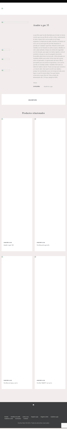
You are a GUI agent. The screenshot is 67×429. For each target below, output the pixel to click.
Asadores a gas (48, 86)
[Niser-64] (6, 75)
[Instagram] (35, 411)
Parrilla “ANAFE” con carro (44, 383)
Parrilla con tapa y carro (11, 383)
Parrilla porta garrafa (43, 245)
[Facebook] (31, 411)
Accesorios (18, 418)
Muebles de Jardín (15, 416)
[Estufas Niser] (2, 9)
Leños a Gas (26, 416)
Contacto (25, 418)
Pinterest (43, 83)
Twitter (41, 83)
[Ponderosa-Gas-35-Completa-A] (15, 34)
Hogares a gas (34, 416)
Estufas (6, 416)
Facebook (39, 83)
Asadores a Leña (8, 418)
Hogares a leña (44, 416)
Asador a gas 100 (9, 245)
